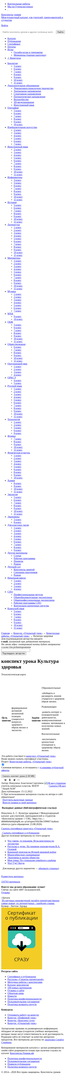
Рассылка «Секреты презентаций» (25, 979)
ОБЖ (10, 322)
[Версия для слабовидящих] (7, 9)
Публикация (14, 41)
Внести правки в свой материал (19, 802)
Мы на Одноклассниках (20, 6)
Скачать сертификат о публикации (20, 833)
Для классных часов (18, 525)
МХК (10, 313)
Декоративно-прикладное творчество (33, 88)
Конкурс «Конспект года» (21, 1020)
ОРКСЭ (11, 377)
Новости (12, 996)
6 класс (17, 69)
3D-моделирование (24, 102)
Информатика (14, 177)
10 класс (18, 80)
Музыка (11, 291)
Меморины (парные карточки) (30, 55)
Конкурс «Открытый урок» (28, 633)
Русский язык (14, 386)
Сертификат (13, 44)
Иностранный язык (24, 105)
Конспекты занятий (24, 569)
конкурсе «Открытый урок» (41, 756)
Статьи (17, 555)
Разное (17, 564)
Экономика (13, 516)
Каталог (11, 38)
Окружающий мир (17, 363)
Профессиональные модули (28, 594)
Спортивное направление (27, 94)
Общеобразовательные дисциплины (33, 597)
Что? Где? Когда (15, 863)
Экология (12, 494)
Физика (11, 436)
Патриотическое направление (29, 96)
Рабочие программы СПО (27, 603)
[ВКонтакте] (5, 780)
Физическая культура (18, 452)
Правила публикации (18, 1064)
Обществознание (16, 344)
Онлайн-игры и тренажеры (28, 52)
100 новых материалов (19, 987)
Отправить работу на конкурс (23, 1015)
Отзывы (5, 892)
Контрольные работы (18, 3)
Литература (13, 224)
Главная (5, 633)
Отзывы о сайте (15, 990)
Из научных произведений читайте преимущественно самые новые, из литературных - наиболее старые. (30, 902)
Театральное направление (27, 91)
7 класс (17, 71)
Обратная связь (15, 993)
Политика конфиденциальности (24, 998)
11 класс (18, 82)
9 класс (17, 77)
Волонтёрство (21, 99)
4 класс (17, 135)
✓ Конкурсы (14, 58)
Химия (11, 480)
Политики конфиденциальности (24, 1058)
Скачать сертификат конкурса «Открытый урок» (27, 828)
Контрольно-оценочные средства (31, 605)
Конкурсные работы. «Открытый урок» (31, 761)
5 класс (17, 66)
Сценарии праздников (25, 572)
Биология (12, 63)
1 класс (17, 227)
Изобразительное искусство (22, 127)
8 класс (17, 74)
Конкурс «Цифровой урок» (21, 1017)
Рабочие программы (24, 558)
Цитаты (11, 46)
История (12, 202)
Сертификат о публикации (21, 976)
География (13, 107)
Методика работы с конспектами (24, 982)
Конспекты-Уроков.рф (22, 1053)
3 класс (17, 133)
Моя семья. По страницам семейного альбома (31, 860)
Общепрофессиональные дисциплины (34, 600)
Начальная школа (16, 578)
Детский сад (14, 566)
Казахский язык (15, 608)
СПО (10, 591)
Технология (13, 419)
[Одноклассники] (10, 780)
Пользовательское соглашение (23, 1001)
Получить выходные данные (17, 799)
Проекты (18, 561)
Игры (10, 49)
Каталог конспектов (18, 985)
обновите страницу (48, 868)
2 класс (17, 130)
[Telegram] (14, 780)
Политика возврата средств (22, 1004)
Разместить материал (12, 876)
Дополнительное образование (23, 85)
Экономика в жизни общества (23, 857)
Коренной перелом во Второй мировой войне (31, 852)
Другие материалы (17, 553)
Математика (13, 258)
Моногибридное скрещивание (23, 854)
